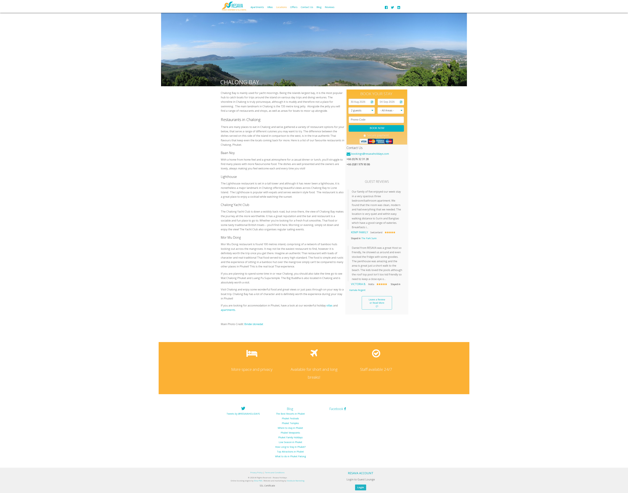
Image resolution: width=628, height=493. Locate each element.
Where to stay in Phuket (290, 427)
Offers (293, 7)
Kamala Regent (357, 290)
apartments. (228, 310)
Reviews (329, 7)
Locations (281, 7)
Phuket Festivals (290, 418)
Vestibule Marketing (295, 480)
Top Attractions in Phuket (290, 451)
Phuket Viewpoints (290, 432)
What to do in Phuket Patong (290, 456)
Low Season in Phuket (290, 442)
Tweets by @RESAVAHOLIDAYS (243, 413)
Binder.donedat (253, 324)
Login (360, 487)
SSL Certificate (267, 485)
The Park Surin (369, 238)
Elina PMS (258, 480)
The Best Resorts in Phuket (290, 413)
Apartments (257, 7)
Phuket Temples (290, 423)
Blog (319, 7)
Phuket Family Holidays (290, 437)
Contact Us (307, 7)
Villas (270, 7)
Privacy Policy (256, 472)
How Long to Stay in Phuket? (290, 446)
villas (329, 305)
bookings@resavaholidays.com (370, 154)
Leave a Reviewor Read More (377, 301)
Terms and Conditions (274, 472)
